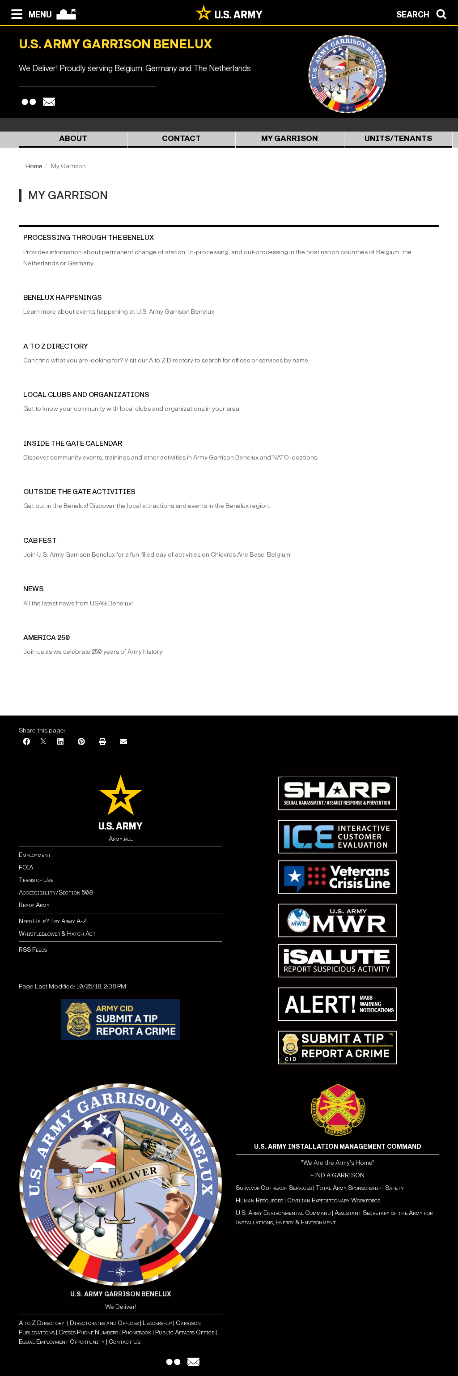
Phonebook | (137, 1332)
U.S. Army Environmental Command (283, 1213)
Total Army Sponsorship (348, 1188)
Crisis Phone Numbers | (89, 1332)
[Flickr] (29, 102)
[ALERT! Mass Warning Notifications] (337, 1004)
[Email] (49, 102)
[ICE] (337, 836)
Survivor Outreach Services (274, 1188)
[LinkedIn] (60, 742)
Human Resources (259, 1200)
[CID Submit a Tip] (337, 1047)
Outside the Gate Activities (79, 491)
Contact (181, 138)
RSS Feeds (33, 950)
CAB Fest (40, 540)
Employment (35, 855)
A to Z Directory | (43, 1323)
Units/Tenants (398, 138)
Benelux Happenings (62, 297)
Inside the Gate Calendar (72, 443)
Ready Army (34, 905)
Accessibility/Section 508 (56, 892)
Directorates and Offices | (104, 1323)
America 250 (46, 637)
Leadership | (157, 1323)
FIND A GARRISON (337, 1175)
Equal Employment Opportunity (62, 1342)
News (33, 588)
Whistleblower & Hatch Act (57, 933)
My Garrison (289, 138)
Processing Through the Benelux (88, 237)
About (73, 138)
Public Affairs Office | (185, 1332)
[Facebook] (26, 742)
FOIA (26, 867)
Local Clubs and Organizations (86, 394)
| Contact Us (122, 1342)
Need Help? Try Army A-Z (53, 921)
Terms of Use (36, 880)
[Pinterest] (81, 742)
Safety (394, 1188)
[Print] (102, 742)
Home (33, 166)
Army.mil (121, 839)
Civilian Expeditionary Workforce (333, 1200)
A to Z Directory (55, 346)
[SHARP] (337, 793)
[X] (43, 742)
